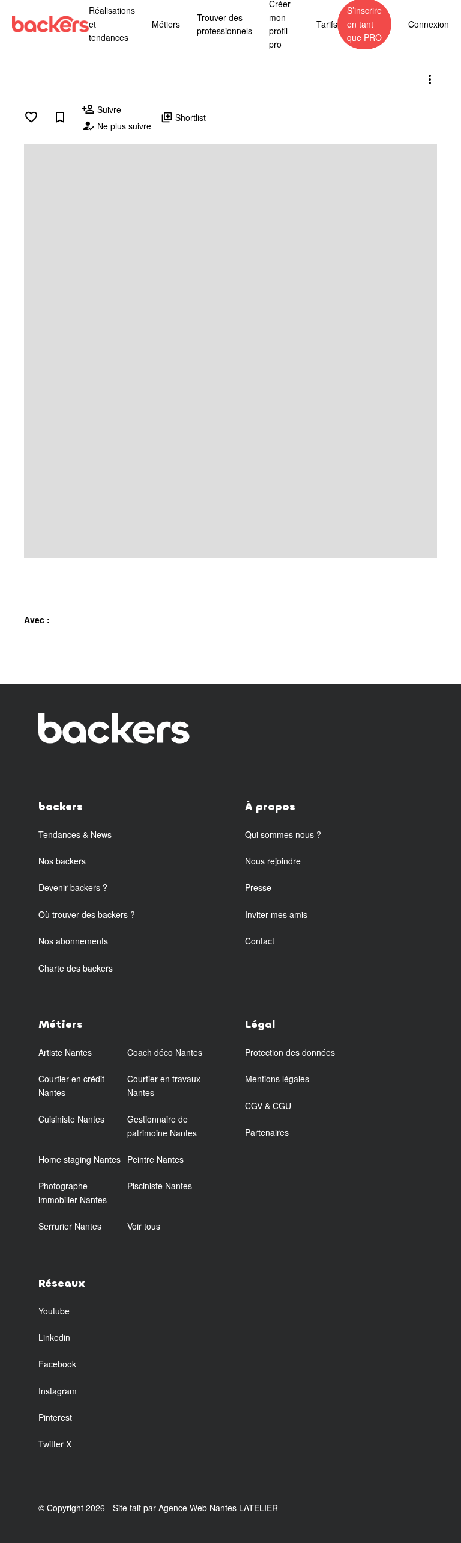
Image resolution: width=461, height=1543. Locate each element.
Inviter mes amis (276, 914)
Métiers (166, 24)
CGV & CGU (268, 1106)
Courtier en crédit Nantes (71, 1085)
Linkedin (54, 1337)
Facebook (57, 1364)
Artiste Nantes (65, 1052)
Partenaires (267, 1132)
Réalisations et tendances (112, 23)
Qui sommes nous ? (283, 834)
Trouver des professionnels (224, 24)
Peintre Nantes (155, 1159)
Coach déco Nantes (164, 1052)
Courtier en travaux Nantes (163, 1085)
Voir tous (143, 1226)
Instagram (57, 1391)
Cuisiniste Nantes (71, 1119)
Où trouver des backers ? (86, 914)
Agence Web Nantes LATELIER (218, 1507)
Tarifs (326, 24)
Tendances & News (75, 834)
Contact (259, 941)
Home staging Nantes (79, 1159)
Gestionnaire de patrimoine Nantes (162, 1125)
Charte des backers (75, 968)
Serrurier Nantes (69, 1226)
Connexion (428, 24)
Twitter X (54, 1444)
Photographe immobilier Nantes (72, 1192)
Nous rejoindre (273, 861)
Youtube (54, 1311)
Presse (258, 887)
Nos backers (62, 861)
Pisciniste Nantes (159, 1186)
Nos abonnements (73, 941)
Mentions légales (277, 1079)
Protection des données (290, 1052)
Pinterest (55, 1417)
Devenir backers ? (72, 887)
